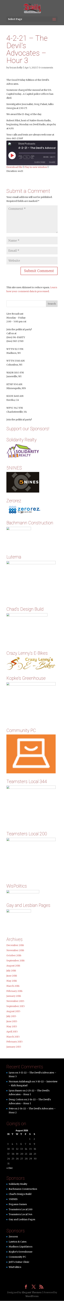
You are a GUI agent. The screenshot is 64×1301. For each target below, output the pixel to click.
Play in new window (35, 167)
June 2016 (11, 975)
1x (26, 157)
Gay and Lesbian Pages (22, 1219)
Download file (14, 167)
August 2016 (13, 965)
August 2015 (13, 1011)
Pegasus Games (18, 1204)
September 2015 (15, 1006)
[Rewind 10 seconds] (20, 157)
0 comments (46, 67)
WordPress (32, 1296)
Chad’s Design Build (20, 1194)
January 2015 (13, 1046)
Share (52, 162)
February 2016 (14, 991)
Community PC (17, 1256)
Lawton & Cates (17, 1241)
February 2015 (14, 1041)
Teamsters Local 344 (20, 1214)
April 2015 (12, 1031)
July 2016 (11, 970)
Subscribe (39, 162)
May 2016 (11, 980)
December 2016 (15, 945)
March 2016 (13, 985)
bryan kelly (16, 67)
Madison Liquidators (20, 1246)
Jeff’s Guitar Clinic (19, 1261)
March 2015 (13, 1036)
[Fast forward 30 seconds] (32, 157)
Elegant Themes (32, 1292)
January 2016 (13, 995)
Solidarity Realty (18, 1184)
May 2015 (11, 1026)
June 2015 (11, 1021)
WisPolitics (15, 1267)
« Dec (9, 1168)
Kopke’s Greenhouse (20, 1251)
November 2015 (15, 1001)
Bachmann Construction (23, 1188)
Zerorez (13, 1236)
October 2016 (13, 955)
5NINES (13, 1199)
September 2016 (15, 960)
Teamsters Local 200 (20, 1209)
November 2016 (15, 950)
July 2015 (11, 1016)
